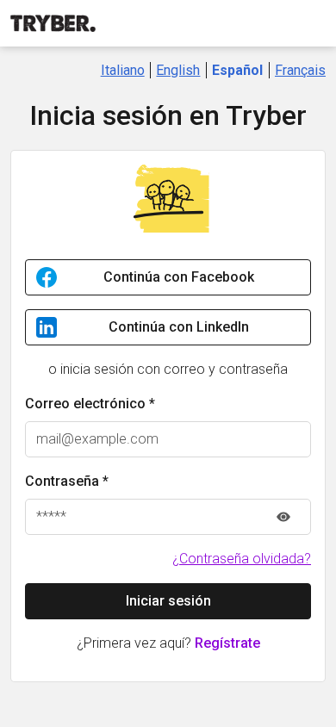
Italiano (123, 70)
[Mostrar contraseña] (283, 516)
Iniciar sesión (168, 601)
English (178, 70)
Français (300, 70)
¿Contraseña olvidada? (241, 558)
